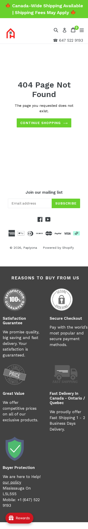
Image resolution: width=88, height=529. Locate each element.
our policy (12, 482)
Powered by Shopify (58, 247)
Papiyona (30, 247)
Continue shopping (40, 123)
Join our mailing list (44, 192)
